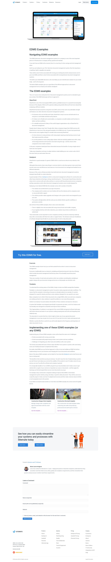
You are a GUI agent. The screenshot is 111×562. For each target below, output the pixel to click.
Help (87, 552)
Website (25, 509)
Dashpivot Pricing (75, 533)
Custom (58, 547)
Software (38, 462)
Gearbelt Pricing (75, 536)
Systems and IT (32, 462)
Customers (88, 533)
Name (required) (27, 497)
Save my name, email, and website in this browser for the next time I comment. (45, 515)
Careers (88, 540)
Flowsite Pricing (75, 538)
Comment (25, 483)
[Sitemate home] (18, 531)
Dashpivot (45, 177)
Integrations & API (90, 550)
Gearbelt (43, 538)
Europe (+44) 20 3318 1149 (18, 546)
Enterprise (88, 536)
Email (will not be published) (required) (33, 503)
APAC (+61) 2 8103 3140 (18, 543)
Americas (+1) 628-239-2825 (19, 544)
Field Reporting (60, 536)
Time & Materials (60, 540)
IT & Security (89, 547)
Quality (58, 538)
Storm (43, 533)
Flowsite (43, 540)
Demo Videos (89, 545)
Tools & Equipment (61, 545)
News (87, 543)
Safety (58, 533)
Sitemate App (44, 543)
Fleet (57, 543)
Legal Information (89, 559)
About (87, 538)
